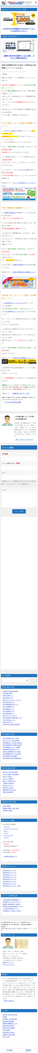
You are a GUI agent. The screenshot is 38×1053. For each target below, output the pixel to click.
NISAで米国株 (6, 806)
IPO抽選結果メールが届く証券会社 (12, 743)
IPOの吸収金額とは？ (9, 713)
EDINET (5, 1017)
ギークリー (7, 826)
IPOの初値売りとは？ (9, 709)
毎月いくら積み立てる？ (9, 781)
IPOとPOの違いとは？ (9, 720)
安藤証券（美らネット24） (21, 393)
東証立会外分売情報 (8, 1025)
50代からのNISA (7, 776)
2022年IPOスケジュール (9, 877)
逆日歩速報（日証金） (9, 1032)
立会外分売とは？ (8, 722)
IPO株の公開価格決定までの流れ (12, 751)
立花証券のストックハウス (13, 303)
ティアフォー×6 (8, 835)
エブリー (6, 837)
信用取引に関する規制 (9, 1034)
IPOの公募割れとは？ (9, 711)
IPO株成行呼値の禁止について (11, 749)
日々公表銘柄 (6, 1030)
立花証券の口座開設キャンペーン (23, 358)
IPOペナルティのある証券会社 (11, 740)
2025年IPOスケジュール (9, 883)
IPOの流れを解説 (7, 693)
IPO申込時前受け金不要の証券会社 (12, 745)
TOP (16, 922)
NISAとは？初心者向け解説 (10, 772)
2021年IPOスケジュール (9, 874)
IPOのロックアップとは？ (10, 715)
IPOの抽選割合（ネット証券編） (12, 747)
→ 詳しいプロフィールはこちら (24, 439)
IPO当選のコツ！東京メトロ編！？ (12, 911)
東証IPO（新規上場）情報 (10, 1014)
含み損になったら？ (8, 785)
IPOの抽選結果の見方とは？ (10, 704)
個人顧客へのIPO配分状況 (10, 1019)
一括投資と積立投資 (8, 783)
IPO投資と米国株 (7, 810)
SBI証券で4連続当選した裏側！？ (12, 904)
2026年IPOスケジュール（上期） (12, 886)
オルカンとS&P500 (8, 779)
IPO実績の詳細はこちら (10, 856)
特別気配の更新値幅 (8, 1021)
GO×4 (5, 831)
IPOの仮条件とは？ (8, 698)
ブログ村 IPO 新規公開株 (13, 402)
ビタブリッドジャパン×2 (11, 828)
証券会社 (5, 74)
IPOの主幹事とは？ (8, 695)
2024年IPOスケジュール (9, 881)
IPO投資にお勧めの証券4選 (10, 691)
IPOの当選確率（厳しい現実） (11, 738)
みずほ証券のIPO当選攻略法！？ (12, 899)
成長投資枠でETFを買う (9, 790)
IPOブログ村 (6, 1037)
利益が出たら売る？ (8, 787)
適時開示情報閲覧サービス (10, 1023)
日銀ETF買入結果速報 (9, 1028)
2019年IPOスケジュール (9, 870)
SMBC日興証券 (10, 212)
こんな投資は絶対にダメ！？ (11, 908)
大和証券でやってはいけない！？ (12, 902)
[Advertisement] (19, 593)
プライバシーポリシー (9, 964)
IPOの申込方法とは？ (9, 702)
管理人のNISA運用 (8, 792)
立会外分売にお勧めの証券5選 (11, 724)
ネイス (6, 833)
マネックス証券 (10, 131)
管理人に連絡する (9, 1001)
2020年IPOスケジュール (9, 872)
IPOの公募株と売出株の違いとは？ (12, 717)
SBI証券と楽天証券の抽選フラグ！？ (13, 906)
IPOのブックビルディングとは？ (12, 700)
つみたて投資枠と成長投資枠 (11, 774)
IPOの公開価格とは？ (9, 706)
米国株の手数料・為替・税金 (11, 808)
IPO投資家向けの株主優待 (10, 756)
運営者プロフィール (8, 962)
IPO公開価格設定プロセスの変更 (12, 754)
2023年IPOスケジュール (9, 879)
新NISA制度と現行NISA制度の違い (12, 758)
